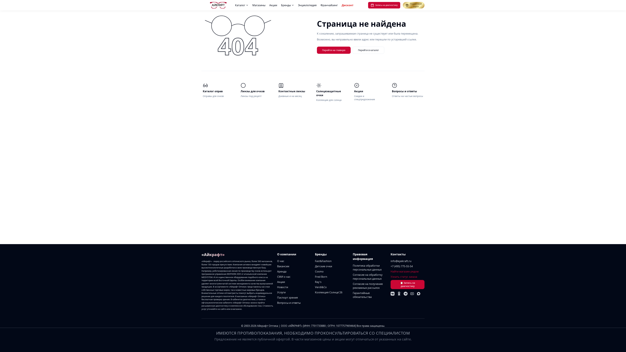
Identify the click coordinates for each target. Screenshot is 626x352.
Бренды (286, 5)
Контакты (398, 254)
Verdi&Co (321, 287)
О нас (280, 261)
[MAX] (419, 294)
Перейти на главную (333, 50)
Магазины (258, 5)
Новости (282, 287)
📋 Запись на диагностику (407, 284)
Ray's (318, 282)
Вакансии (283, 266)
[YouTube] (412, 294)
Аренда (281, 271)
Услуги (281, 292)
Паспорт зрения (287, 297)
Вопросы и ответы (289, 303)
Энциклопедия (307, 5)
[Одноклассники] (399, 294)
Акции (273, 5)
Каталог (240, 5)
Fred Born (321, 277)
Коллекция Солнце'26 (328, 292)
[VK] (393, 294)
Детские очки (323, 266)
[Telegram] (406, 294)
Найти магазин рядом (405, 271)
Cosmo (319, 271)
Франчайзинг (329, 5)
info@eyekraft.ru (401, 261)
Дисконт (347, 5)
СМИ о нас (284, 277)
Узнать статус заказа (404, 277)
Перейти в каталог (368, 50)
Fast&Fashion (323, 261)
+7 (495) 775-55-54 (402, 266)
